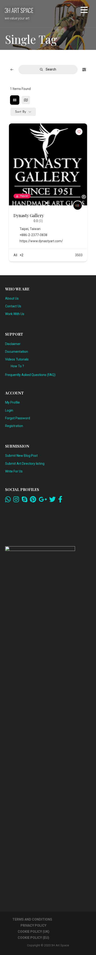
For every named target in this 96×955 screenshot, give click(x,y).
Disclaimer (13, 344)
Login (9, 410)
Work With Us (14, 314)
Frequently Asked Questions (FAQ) (30, 375)
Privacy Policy (33, 925)
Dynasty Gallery (29, 215)
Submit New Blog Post (21, 455)
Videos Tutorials (17, 359)
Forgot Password (17, 418)
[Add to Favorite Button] (78, 131)
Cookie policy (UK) (33, 931)
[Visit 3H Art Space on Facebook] (60, 500)
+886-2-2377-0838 (33, 235)
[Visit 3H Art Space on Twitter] (52, 500)
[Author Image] (77, 205)
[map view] (26, 100)
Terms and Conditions (32, 919)
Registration (14, 426)
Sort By (20, 112)
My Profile (12, 402)
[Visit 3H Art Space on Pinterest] (33, 500)
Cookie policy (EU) (33, 938)
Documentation (16, 351)
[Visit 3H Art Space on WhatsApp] (8, 500)
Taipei (24, 229)
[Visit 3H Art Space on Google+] (43, 500)
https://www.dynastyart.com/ (41, 241)
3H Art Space (19, 10)
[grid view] (14, 100)
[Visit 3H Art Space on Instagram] (16, 500)
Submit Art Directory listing (25, 463)
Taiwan (35, 229)
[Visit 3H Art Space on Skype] (24, 500)
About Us (12, 298)
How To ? (17, 366)
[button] (84, 11)
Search (51, 69)
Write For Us (14, 471)
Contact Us (13, 306)
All (15, 255)
